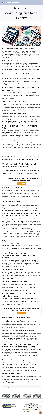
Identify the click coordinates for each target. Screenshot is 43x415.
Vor (39, 21)
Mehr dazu (32, 387)
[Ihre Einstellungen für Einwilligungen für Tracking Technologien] (2, 413)
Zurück (36, 21)
